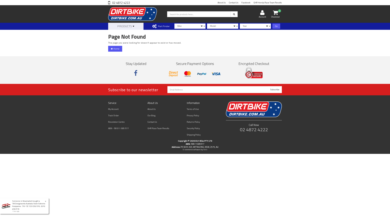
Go (276, 26)
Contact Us (233, 2)
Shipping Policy (194, 134)
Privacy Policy (193, 115)
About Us (222, 2)
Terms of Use (193, 109)
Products (125, 26)
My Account (113, 109)
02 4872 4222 (121, 2)
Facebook (245, 2)
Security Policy (193, 128)
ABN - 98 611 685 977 (118, 128)
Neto (205, 149)
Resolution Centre (116, 121)
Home (116, 48)
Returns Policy (193, 121)
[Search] (234, 14)
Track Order (113, 115)
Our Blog (151, 115)
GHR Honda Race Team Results (268, 2)
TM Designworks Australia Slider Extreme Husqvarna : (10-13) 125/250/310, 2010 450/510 (28, 206)
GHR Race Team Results (158, 128)
